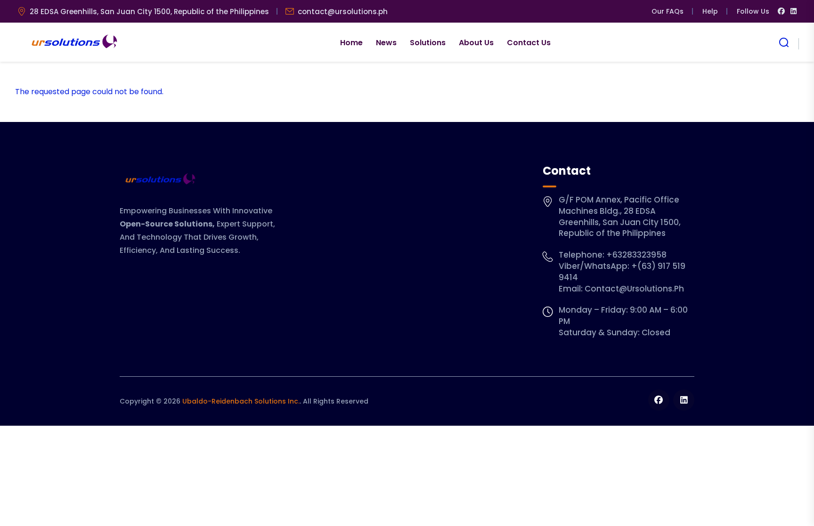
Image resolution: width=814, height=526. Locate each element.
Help (710, 11)
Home (351, 42)
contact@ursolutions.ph (343, 11)
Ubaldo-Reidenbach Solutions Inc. (241, 401)
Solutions (428, 42)
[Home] (73, 42)
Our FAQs (667, 11)
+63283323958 (636, 254)
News (386, 42)
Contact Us (529, 42)
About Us (476, 42)
